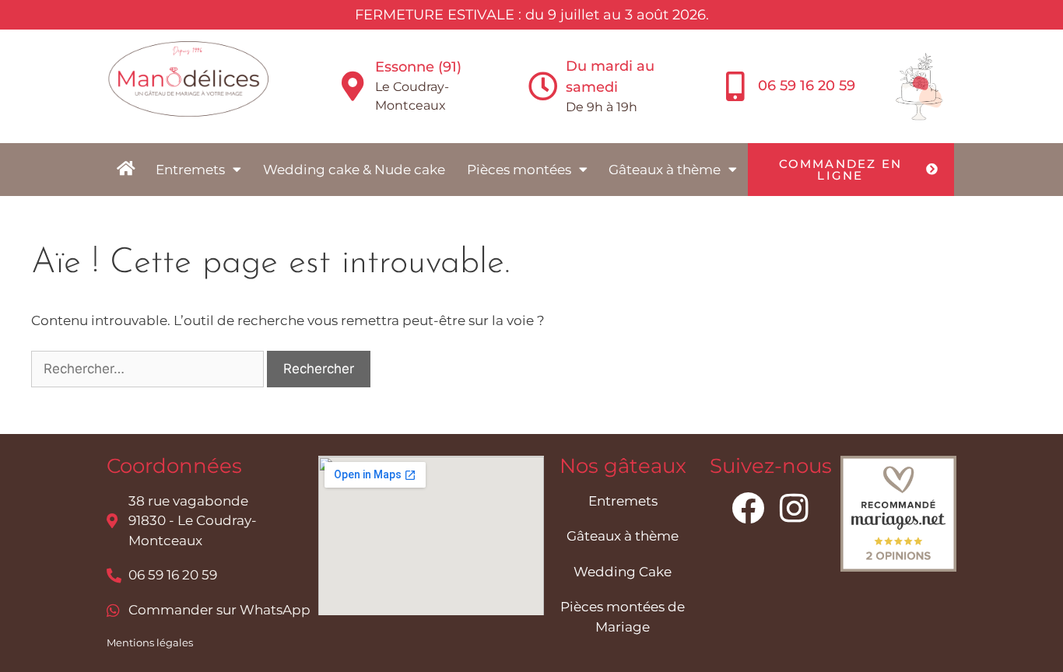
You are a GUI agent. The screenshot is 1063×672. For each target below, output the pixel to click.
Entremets (190, 169)
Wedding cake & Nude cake (354, 169)
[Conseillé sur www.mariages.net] (898, 567)
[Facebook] (747, 508)
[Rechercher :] (149, 368)
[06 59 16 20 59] (735, 86)
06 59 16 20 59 (806, 85)
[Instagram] (794, 508)
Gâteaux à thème (665, 169)
